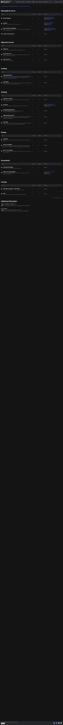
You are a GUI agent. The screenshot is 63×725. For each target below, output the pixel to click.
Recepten (5, 104)
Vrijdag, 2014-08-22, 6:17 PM (49, 104)
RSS (28, 6)
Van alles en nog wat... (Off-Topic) (11, 188)
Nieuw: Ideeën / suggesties (9, 28)
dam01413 (26, 210)
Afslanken (5, 122)
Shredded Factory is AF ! (51, 18)
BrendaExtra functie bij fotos (51, 29)
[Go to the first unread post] (54, 28)
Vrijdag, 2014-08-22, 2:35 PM (49, 22)
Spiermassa (15, 78)
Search (25, 6)
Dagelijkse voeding (7, 98)
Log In (57, 1)
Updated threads (5, 6)
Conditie (11, 78)
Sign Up (60, 1)
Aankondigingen (7, 18)
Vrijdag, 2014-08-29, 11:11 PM (48, 17)
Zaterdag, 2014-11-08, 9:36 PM (49, 28)
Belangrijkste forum (8, 11)
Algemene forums (7, 42)
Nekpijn (48, 172)
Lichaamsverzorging (8, 167)
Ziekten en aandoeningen (9, 171)
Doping (3, 132)
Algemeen (5, 49)
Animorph (49, 19)
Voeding (4, 92)
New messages (11, 6)
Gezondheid (5, 160)
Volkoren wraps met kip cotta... (52, 105)
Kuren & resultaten (7, 144)
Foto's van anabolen (8, 150)
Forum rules (21, 6)
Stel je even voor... (7, 53)
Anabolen (5, 138)
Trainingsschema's (7, 75)
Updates (5, 23)
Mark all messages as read (57, 197)
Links (4, 193)
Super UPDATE (49, 23)
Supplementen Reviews (8, 115)
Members (16, 6)
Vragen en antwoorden (8, 33)
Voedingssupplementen (9, 109)
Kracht (8, 78)
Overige (4, 182)
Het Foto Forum (6, 59)
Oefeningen (6, 81)
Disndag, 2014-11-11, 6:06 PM (48, 171)
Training (4, 68)
